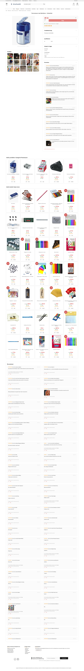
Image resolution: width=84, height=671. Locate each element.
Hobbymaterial (42, 8)
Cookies (26, 651)
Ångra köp (26, 653)
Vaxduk (54, 8)
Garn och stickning (28, 8)
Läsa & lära (62, 8)
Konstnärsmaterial (67, 8)
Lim (45, 8)
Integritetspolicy (27, 652)
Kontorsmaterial (50, 8)
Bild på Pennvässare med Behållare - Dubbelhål (23, 46)
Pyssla (14, 8)
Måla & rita (17, 8)
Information (75, 0)
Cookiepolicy (27, 650)
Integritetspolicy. (58, 660)
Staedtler (45, 50)
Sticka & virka (22, 8)
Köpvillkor (26, 649)
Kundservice (27, 648)
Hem (6, 10)
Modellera (58, 8)
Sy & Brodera (33, 8)
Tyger (37, 8)
